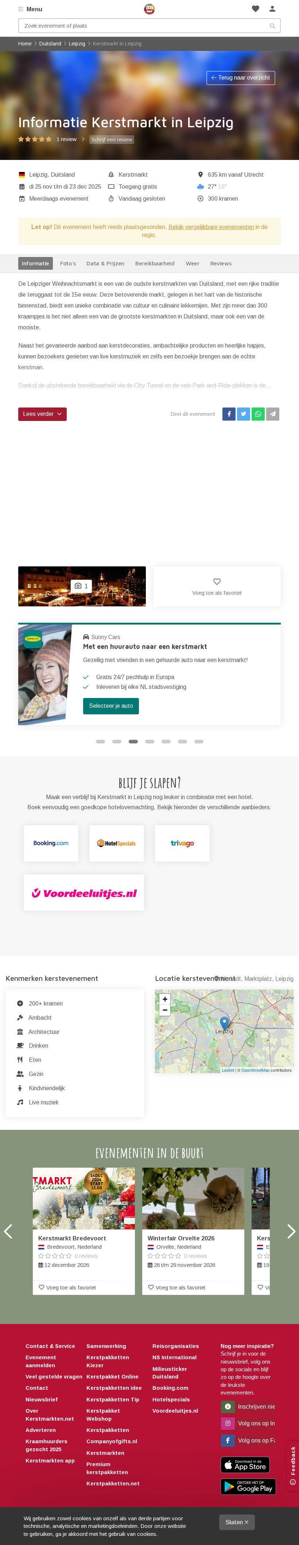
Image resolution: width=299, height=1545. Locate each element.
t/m (65, 187)
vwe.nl (99, 637)
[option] (149, 674)
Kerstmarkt (133, 175)
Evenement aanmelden (41, 1361)
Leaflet (228, 1070)
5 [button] (166, 741)
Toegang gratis (138, 187)
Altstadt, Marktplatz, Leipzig (257, 979)
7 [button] (198, 741)
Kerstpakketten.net (113, 1483)
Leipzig (38, 175)
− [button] (165, 1010)
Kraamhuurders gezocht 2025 (46, 1445)
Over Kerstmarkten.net (50, 1414)
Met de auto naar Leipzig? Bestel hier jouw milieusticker (172, 646)
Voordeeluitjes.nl (175, 1411)
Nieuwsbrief (42, 1399)
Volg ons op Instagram (256, 1423)
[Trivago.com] (182, 843)
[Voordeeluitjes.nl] (84, 892)
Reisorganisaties (175, 1346)
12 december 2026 (72, 1251)
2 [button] (116, 741)
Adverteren (41, 1430)
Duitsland (63, 175)
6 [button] (182, 741)
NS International (174, 1357)
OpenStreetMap (255, 1070)
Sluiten (234, 1522)
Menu (33, 9)
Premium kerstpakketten (107, 1468)
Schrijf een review (112, 140)
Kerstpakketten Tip (112, 1399)
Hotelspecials (171, 1399)
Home (149, 9)
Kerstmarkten (105, 1453)
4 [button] (149, 741)
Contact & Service (50, 1346)
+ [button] (165, 999)
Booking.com (170, 1388)
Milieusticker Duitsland (169, 1373)
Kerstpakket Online (112, 1376)
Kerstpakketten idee (114, 1388)
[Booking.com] (51, 843)
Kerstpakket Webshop (103, 1414)
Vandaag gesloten (142, 199)
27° (217, 187)
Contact (37, 1388)
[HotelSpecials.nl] (116, 843)
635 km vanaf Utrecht (236, 175)
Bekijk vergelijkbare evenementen (211, 227)
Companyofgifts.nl (111, 1441)
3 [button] (133, 741)
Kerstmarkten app (50, 1460)
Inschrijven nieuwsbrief (256, 1407)
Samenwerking (106, 1346)
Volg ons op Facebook (256, 1440)
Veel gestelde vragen (54, 1376)
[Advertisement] (149, 486)
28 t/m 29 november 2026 (181, 1251)
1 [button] (100, 741)
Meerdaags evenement (59, 199)
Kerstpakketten (107, 1430)
